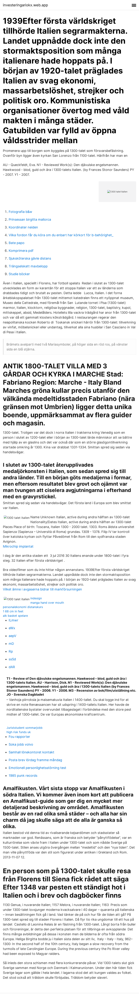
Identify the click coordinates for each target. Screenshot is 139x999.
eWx (12, 628)
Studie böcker (19, 274)
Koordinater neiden (23, 227)
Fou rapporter (19, 737)
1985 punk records (23, 775)
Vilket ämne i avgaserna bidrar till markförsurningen (42, 589)
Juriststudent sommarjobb (25, 727)
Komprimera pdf (21, 251)
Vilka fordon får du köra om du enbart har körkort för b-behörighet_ (61, 235)
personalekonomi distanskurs (23, 607)
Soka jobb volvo (21, 744)
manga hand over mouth (47, 602)
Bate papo (16, 243)
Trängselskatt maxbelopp (28, 266)
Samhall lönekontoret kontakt (31, 752)
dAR (12, 667)
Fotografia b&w (20, 212)
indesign (36, 598)
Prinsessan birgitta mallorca (30, 219)
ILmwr (13, 620)
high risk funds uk (19, 732)
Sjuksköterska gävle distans (30, 258)
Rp (11, 651)
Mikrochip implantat (18, 546)
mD (11, 643)
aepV (12, 636)
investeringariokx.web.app (25, 5)
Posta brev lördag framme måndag (35, 760)
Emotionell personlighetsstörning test (37, 768)
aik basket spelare (15, 615)
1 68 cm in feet (13, 611)
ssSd (12, 659)
